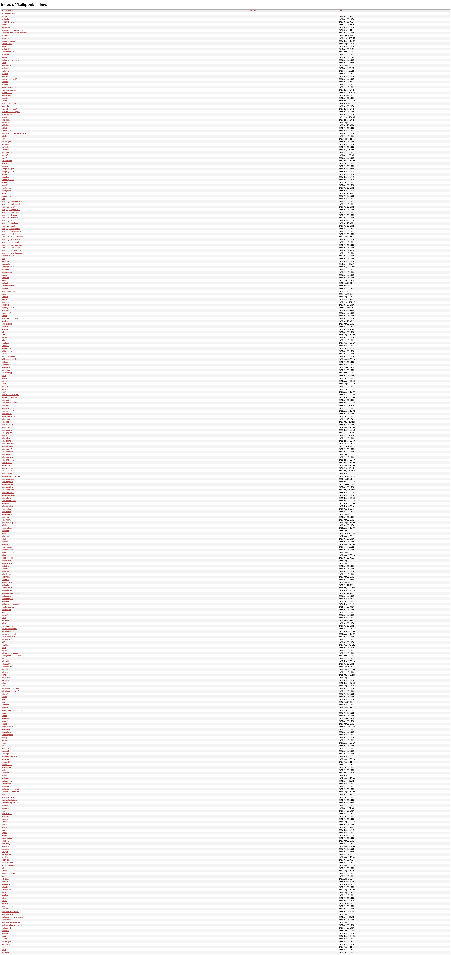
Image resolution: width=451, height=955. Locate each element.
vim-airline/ (6, 400)
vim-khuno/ (6, 441)
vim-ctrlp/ (6, 419)
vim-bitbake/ (7, 414)
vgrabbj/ (5, 346)
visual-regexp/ (8, 631)
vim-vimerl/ (6, 512)
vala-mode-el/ (8, 52)
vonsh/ (5, 805)
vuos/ (4, 936)
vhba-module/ (8, 351)
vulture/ (5, 933)
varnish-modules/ (9, 109)
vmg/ (4, 713)
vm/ (3, 702)
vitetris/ (5, 650)
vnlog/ (4, 738)
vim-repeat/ (7, 471)
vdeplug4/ (6, 182)
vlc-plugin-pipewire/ (10, 691)
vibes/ (4, 354)
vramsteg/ (6, 844)
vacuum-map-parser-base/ (13, 30)
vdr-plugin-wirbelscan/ (11, 250)
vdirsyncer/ (6, 191)
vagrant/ (5, 38)
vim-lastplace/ (8, 444)
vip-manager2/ (8, 552)
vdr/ (3, 199)
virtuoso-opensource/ (11, 604)
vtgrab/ (5, 887)
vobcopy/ (6, 754)
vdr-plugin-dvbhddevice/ (12, 202)
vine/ (4, 539)
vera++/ (5, 297)
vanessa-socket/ (9, 90)
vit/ (3, 642)
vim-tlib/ (5, 503)
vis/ (3, 612)
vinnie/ (5, 544)
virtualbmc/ (6, 585)
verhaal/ (5, 302)
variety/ (5, 98)
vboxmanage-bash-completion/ (15, 133)
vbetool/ (5, 123)
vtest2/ (5, 882)
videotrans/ (6, 365)
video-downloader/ (10, 359)
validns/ (5, 68)
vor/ (3, 811)
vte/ (3, 876)
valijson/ (5, 71)
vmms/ (5, 721)
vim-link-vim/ (7, 452)
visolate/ (5, 620)
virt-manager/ (7, 563)
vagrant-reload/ (8, 41)
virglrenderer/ (7, 558)
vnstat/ (5, 740)
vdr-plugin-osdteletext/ (11, 231)
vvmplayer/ (6, 942)
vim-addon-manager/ (10, 395)
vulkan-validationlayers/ (12, 925)
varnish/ (5, 106)
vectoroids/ (6, 269)
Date (341, 11)
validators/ (6, 65)
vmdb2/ (5, 707)
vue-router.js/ (7, 906)
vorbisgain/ (6, 816)
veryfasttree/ (7, 324)
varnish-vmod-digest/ (11, 112)
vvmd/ (4, 939)
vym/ (4, 950)
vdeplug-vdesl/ (8, 177)
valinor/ (5, 74)
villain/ (5, 389)
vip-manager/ (7, 550)
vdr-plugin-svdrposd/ (10, 242)
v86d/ (4, 25)
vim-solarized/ (8, 484)
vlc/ (3, 686)
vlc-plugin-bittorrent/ (10, 688)
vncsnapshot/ (7, 735)
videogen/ (6, 362)
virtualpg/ (6, 601)
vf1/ (3, 332)
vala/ (4, 46)
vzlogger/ (6, 952)
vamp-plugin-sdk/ (9, 79)
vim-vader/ (6, 509)
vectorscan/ (7, 272)
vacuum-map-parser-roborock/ (14, 33)
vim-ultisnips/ (7, 506)
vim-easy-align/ (8, 425)
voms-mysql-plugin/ (10, 803)
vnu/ (4, 743)
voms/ (4, 795)
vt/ (3, 868)
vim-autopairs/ (8, 408)
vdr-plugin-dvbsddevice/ (12, 204)
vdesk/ (5, 185)
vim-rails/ (6, 465)
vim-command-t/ (9, 416)
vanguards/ (7, 93)
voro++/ (5, 819)
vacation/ (6, 27)
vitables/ (5, 645)
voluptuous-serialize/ (10, 792)
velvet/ (5, 289)
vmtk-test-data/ (8, 727)
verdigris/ (6, 299)
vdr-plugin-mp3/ (8, 226)
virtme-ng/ (6, 580)
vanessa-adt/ (7, 85)
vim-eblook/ (7, 427)
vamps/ (5, 82)
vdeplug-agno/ (8, 169)
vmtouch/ (6, 729)
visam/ (5, 615)
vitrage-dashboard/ (10, 653)
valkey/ (5, 76)
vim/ (4, 392)
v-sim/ (4, 16)
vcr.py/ (5, 155)
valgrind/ (5, 57)
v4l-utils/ (5, 19)
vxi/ (3, 947)
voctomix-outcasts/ (10, 757)
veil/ (4, 280)
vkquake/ (6, 678)
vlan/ (4, 683)
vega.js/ (5, 278)
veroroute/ (6, 313)
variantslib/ (6, 95)
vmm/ (4, 716)
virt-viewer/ (6, 574)
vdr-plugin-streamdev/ (11, 240)
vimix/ (4, 533)
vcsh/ (4, 158)
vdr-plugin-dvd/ (8, 207)
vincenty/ (6, 536)
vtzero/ (5, 903)
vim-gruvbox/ (7, 435)
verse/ (4, 316)
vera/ (4, 294)
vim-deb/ (5, 422)
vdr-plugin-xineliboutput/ (12, 253)
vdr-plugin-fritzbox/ (10, 218)
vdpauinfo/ (6, 196)
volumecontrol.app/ (10, 784)
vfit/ (3, 335)
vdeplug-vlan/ (8, 180)
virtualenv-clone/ (9, 588)
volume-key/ (7, 781)
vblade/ (5, 128)
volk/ (4, 770)
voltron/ (5, 776)
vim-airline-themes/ (10, 403)
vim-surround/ (8, 490)
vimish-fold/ (7, 528)
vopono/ (5, 808)
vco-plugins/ (7, 152)
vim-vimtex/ (7, 514)
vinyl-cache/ (7, 547)
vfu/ (3, 340)
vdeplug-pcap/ (8, 172)
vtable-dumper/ (8, 874)
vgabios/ (5, 343)
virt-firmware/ (7, 561)
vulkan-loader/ (8, 914)
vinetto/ (5, 542)
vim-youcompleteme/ (10, 523)
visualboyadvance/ (10, 637)
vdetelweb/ (6, 188)
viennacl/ (6, 367)
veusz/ (5, 327)
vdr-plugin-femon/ (9, 215)
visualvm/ (6, 640)
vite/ (4, 648)
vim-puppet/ (7, 463)
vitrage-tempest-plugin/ (11, 656)
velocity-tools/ (8, 286)
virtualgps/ (6, 596)
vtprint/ (5, 895)
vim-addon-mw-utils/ (10, 397)
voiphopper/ (7, 765)
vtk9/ (4, 893)
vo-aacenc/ (6, 746)
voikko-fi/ (6, 762)
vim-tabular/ (7, 498)
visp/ (4, 623)
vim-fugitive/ (7, 430)
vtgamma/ (6, 884)
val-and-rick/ (7, 44)
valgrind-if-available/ (10, 60)
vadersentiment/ (9, 35)
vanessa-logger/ (9, 87)
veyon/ (5, 329)
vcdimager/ (6, 142)
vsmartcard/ (7, 854)
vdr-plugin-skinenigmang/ (12, 237)
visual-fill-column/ (9, 629)
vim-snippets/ (7, 482)
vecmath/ (6, 264)
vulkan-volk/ (7, 928)
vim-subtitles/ (7, 487)
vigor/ (4, 378)
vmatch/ (5, 705)
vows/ (4, 830)
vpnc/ (4, 835)
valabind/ (6, 55)
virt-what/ (6, 577)
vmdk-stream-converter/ (12, 710)
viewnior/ (6, 370)
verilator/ (5, 305)
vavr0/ (4, 117)
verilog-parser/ (8, 308)
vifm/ (4, 376)
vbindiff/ (5, 125)
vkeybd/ (5, 672)
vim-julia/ (6, 438)
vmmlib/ (5, 718)
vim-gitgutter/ (7, 433)
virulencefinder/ (8, 607)
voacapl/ (5, 751)
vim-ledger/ (7, 449)
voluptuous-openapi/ (10, 789)
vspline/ (5, 857)
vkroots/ (5, 680)
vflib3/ (4, 338)
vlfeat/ (4, 697)
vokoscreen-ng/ (8, 767)
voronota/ (6, 822)
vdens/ (5, 166)
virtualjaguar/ (7, 599)
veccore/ (5, 261)
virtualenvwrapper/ (10, 590)
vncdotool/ (6, 732)
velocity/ (5, 283)
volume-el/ (6, 778)
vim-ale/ (5, 406)
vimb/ (4, 525)
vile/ (4, 384)
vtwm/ (4, 901)
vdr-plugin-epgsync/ (10, 212)
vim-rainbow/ (7, 468)
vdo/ (4, 193)
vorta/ (4, 825)
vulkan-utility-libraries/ (11, 922)
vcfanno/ (5, 144)
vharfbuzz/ (6, 348)
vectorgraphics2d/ (9, 267)
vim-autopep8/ (8, 411)
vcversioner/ (7, 161)
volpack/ (5, 773)
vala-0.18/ (6, 49)
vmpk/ (4, 724)
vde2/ (4, 163)
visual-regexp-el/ (9, 634)
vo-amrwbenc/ (8, 748)
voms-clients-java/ (9, 800)
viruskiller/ (6, 610)
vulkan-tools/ (7, 920)
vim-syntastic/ (8, 493)
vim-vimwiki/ (7, 517)
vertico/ (5, 321)
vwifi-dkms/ (7, 944)
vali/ (4, 63)
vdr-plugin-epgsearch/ (11, 210)
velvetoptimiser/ (8, 291)
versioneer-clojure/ (10, 319)
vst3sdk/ (5, 860)
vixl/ (4, 659)
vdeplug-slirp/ (8, 174)
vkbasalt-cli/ (7, 667)
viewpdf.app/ (7, 373)
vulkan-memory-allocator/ (12, 917)
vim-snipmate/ (8, 479)
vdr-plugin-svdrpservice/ (12, 245)
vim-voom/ (6, 520)
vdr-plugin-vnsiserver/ (11, 248)
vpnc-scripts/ (7, 838)
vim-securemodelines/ (11, 476)
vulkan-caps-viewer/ (10, 912)
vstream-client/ (8, 863)
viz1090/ (5, 661)
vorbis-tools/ (7, 814)
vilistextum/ (7, 386)
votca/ (4, 827)
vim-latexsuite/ (8, 446)
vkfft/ (4, 675)
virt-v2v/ (5, 571)
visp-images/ (7, 626)
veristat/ (5, 310)
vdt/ (3, 259)
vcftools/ (5, 147)
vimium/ (5, 531)
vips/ (4, 555)
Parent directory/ (9, 14)
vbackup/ (6, 120)
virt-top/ (5, 569)
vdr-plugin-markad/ (10, 223)
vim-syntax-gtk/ (8, 495)
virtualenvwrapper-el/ (11, 593)
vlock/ (4, 699)
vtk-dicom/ (6, 890)
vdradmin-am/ (8, 256)
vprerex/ (5, 841)
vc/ (3, 139)
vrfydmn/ (5, 846)
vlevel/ (5, 694)
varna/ (4, 101)
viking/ (5, 381)
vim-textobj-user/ (9, 501)
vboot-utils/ (6, 131)
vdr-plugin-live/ (8, 221)
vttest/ (4, 898)
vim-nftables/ (7, 457)
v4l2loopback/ (8, 22)
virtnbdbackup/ (8, 582)
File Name (6, 11)
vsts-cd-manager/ (9, 865)
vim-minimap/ (7, 454)
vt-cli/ (4, 871)
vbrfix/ (4, 136)
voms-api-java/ (8, 797)
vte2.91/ (5, 879)
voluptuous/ (7, 786)
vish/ (4, 618)
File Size (252, 11)
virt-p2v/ (5, 566)
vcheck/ (5, 150)
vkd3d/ (5, 669)
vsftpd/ (5, 852)
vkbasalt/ (6, 664)
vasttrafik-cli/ (7, 114)
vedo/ (4, 275)
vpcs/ (4, 833)
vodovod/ (6, 759)
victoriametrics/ (8, 357)
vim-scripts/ (7, 474)
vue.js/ (5, 909)
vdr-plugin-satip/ (9, 234)
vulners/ (5, 931)
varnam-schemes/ (9, 104)
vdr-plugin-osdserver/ (11, 229)
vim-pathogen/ (8, 460)
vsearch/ (5, 849)
